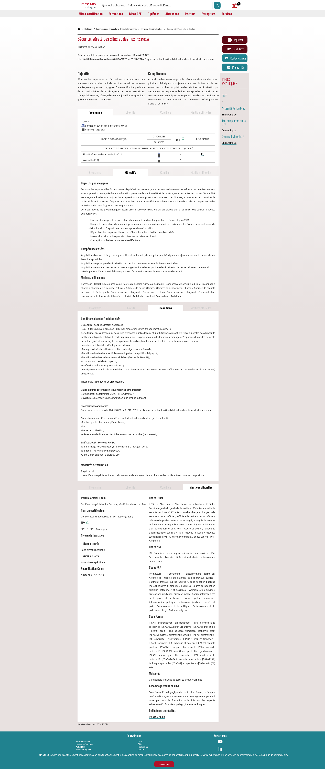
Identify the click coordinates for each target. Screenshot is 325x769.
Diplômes (88, 29)
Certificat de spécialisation (151, 29)
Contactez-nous (238, 58)
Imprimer (238, 40)
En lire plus (106, 100)
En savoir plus (157, 716)
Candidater (238, 49)
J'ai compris (164, 764)
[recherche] (217, 5)
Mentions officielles (201, 112)
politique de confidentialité (274, 755)
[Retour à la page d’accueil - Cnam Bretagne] (79, 29)
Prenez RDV (238, 67)
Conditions (165, 112)
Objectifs (130, 112)
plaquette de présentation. (110, 381)
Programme (95, 112)
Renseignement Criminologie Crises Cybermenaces (116, 29)
